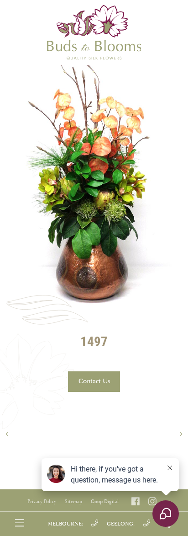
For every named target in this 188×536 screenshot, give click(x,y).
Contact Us (94, 381)
